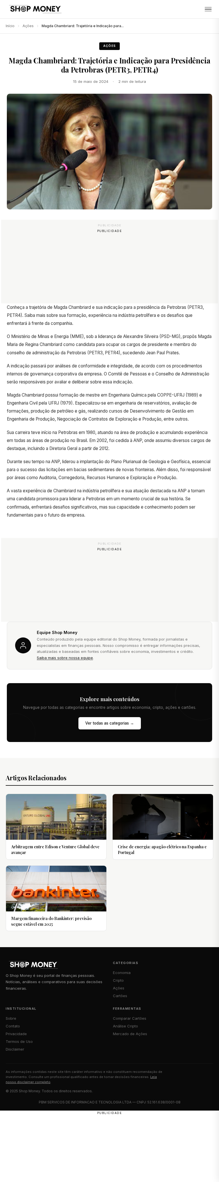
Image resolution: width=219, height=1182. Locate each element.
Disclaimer (15, 1049)
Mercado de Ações (130, 1033)
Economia (122, 972)
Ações (28, 26)
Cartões (120, 995)
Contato (13, 1026)
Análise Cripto (125, 1026)
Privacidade (16, 1033)
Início (10, 26)
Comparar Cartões (129, 1018)
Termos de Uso (19, 1041)
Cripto (118, 980)
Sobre (11, 1018)
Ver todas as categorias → (109, 723)
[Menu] (208, 9)
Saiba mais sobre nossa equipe (65, 657)
